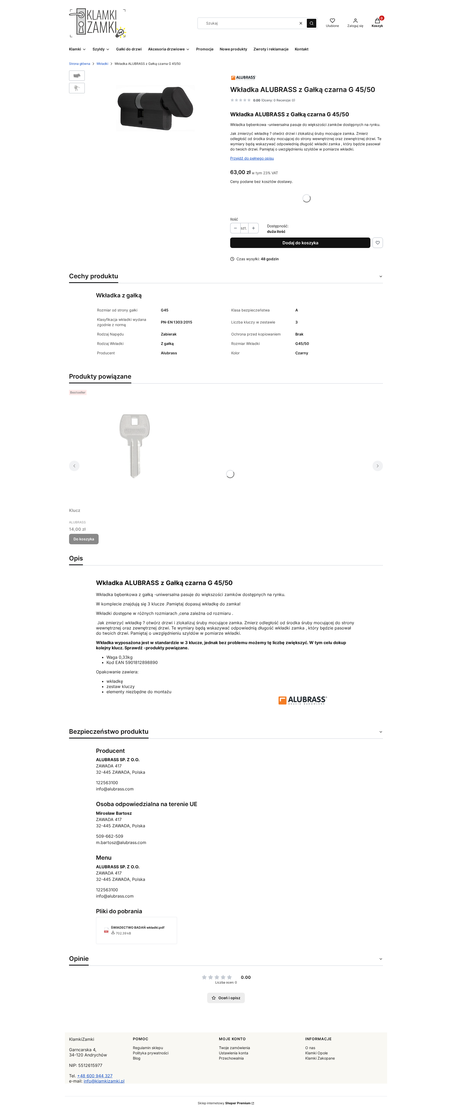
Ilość (234, 219)
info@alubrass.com (115, 788)
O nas (310, 1047)
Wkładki (102, 64)
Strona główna (79, 64)
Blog (136, 1058)
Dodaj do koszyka (300, 242)
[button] (311, 23)
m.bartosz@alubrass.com (121, 842)
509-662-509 (109, 836)
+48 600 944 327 (94, 1075)
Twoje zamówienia (234, 1047)
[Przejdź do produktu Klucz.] (134, 446)
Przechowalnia (231, 1058)
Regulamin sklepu (148, 1047)
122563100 (107, 782)
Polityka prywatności (150, 1053)
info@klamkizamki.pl (104, 1081)
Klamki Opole (316, 1053)
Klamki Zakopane (320, 1058)
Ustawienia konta (233, 1053)
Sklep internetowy (224, 1103)
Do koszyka (84, 539)
